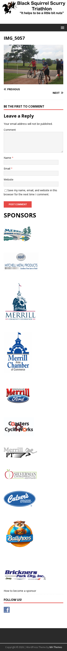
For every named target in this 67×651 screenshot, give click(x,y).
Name (8, 158)
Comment (10, 129)
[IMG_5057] (33, 82)
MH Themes (56, 647)
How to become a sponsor (20, 591)
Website (8, 179)
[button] (62, 27)
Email (7, 168)
